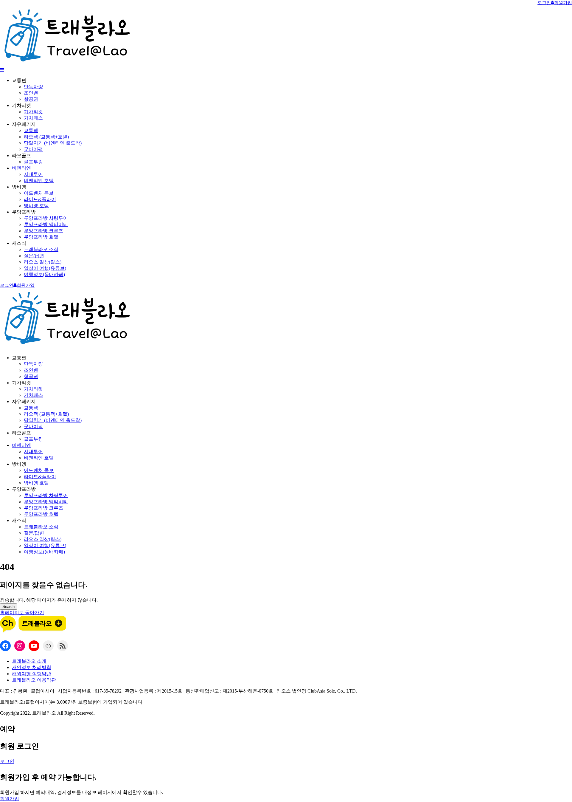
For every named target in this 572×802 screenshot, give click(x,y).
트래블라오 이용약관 (34, 679)
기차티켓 (33, 111)
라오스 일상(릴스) (42, 261)
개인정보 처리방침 (31, 667)
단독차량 (33, 86)
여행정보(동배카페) (44, 274)
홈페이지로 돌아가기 (22, 612)
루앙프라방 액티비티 (46, 224)
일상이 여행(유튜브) (45, 268)
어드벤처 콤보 (39, 193)
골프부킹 (33, 161)
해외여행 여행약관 (31, 673)
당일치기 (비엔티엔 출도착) (53, 142)
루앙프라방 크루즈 (43, 230)
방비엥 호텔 (36, 205)
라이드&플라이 (40, 199)
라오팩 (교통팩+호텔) (46, 136)
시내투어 (33, 174)
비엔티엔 (21, 168)
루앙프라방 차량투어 (46, 218)
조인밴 (31, 92)
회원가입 (9, 798)
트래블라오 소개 (29, 661)
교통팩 (31, 130)
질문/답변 (34, 255)
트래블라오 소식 (41, 249)
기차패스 (33, 117)
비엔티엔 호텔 (39, 180)
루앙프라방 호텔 (41, 236)
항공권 (31, 99)
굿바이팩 (33, 149)
